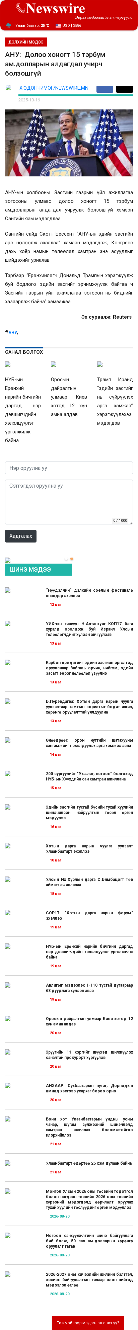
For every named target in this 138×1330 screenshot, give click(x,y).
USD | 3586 (71, 25)
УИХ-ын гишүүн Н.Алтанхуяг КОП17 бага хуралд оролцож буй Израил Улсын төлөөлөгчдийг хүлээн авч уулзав (89, 629)
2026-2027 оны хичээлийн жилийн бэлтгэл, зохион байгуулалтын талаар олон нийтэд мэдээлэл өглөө (89, 1279)
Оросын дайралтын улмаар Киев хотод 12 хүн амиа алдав (89, 1021)
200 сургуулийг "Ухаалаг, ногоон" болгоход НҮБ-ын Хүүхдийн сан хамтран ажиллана (89, 776)
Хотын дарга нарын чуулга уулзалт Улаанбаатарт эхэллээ (89, 849)
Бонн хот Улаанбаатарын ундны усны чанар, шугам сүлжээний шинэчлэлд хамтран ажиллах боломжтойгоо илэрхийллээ (89, 1127)
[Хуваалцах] (106, 89)
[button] (66, 558)
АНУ (12, 332)
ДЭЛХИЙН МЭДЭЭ (26, 42)
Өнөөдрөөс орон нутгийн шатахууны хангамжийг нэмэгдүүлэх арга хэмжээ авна (89, 743)
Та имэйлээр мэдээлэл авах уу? (88, 1323)
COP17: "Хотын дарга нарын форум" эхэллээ (89, 916)
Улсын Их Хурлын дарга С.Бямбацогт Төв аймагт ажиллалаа (89, 882)
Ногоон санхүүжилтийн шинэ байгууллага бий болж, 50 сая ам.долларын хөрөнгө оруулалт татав (89, 1241)
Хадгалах (20, 536)
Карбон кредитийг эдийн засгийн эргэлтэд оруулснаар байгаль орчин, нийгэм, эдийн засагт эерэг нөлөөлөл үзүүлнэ (89, 668)
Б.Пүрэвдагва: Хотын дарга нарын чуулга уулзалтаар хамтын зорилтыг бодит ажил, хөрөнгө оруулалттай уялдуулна (89, 707)
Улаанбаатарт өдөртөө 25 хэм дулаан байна (89, 1163)
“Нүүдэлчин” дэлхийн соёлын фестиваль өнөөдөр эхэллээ (89, 593)
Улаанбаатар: (32, 25)
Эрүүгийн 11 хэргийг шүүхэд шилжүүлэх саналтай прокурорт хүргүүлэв (89, 1055)
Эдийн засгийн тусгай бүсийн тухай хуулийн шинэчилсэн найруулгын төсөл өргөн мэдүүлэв (89, 812)
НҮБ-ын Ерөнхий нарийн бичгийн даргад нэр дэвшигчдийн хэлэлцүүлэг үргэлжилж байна (89, 952)
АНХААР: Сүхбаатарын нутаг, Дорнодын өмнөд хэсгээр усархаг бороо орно (89, 1088)
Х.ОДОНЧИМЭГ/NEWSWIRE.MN (53, 88)
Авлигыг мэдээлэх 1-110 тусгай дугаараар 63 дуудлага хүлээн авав (89, 988)
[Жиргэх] (124, 89)
